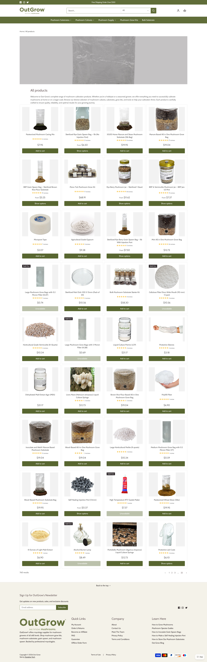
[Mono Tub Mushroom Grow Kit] (82, 172)
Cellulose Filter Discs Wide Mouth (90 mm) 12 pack (167, 293)
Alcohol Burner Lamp (82, 550)
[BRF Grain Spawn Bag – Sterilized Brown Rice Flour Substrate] (40, 172)
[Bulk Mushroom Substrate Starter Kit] (125, 277)
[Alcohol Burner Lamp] (82, 534)
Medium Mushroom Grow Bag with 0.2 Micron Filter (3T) (167, 448)
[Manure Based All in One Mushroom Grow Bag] (167, 119)
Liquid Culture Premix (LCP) (124, 345)
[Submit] (153, 10)
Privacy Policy (117, 635)
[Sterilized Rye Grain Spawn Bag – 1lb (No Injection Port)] (82, 119)
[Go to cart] (184, 10)
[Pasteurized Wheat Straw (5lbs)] (167, 484)
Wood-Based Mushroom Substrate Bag (40, 500)
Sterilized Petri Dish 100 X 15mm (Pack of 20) (82, 293)
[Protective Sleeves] (167, 329)
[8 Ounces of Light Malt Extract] (40, 534)
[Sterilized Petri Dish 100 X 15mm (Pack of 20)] (82, 277)
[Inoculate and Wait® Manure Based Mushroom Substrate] (40, 432)
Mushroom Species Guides (162, 628)
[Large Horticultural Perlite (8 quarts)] (125, 432)
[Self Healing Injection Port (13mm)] (82, 484)
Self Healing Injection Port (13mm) (82, 500)
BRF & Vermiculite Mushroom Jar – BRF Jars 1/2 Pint (166, 188)
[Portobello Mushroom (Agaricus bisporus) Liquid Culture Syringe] (125, 534)
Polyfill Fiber (167, 395)
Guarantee (75, 639)
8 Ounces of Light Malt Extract (40, 550)
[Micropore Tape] (40, 224)
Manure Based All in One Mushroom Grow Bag (166, 135)
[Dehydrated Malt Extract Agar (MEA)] (40, 379)
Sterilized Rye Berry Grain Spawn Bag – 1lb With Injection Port (124, 240)
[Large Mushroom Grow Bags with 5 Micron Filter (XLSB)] (82, 329)
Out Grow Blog (158, 643)
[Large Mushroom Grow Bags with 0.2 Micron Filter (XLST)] (40, 277)
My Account (76, 624)
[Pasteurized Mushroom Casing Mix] (40, 119)
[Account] (179, 10)
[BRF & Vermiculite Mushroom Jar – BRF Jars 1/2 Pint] (167, 172)
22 (182, 573)
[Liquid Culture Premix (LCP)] (125, 329)
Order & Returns (77, 628)
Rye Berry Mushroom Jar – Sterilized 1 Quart (125, 187)
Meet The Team (118, 632)
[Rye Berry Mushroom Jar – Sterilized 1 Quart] (125, 172)
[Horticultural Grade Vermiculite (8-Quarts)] (40, 329)
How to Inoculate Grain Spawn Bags (166, 632)
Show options (82, 151)
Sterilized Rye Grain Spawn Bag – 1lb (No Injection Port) (82, 135)
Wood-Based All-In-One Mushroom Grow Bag (82, 448)
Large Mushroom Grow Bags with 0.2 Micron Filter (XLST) (40, 293)
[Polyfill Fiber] (167, 379)
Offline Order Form (79, 643)
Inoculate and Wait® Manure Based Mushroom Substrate (40, 448)
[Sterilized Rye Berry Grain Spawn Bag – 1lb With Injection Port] (125, 224)
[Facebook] (21, 2)
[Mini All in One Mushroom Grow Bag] (167, 224)
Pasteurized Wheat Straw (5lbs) (167, 500)
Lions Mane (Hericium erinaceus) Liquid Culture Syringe (82, 396)
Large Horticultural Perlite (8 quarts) (124, 447)
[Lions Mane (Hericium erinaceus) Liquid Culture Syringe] (82, 379)
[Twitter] (28, 2)
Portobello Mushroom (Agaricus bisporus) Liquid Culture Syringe (125, 551)
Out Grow (36, 655)
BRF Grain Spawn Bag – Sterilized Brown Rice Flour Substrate (40, 188)
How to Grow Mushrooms (162, 624)
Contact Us (116, 628)
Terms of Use (96, 655)
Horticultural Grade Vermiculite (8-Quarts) (40, 345)
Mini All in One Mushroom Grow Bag (167, 239)
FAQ (73, 635)
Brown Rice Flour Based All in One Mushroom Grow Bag (125, 396)
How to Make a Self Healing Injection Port (168, 635)
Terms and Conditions (120, 639)
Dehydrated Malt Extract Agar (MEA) (40, 395)
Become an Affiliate (79, 632)
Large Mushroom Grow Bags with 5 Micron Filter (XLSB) (82, 346)
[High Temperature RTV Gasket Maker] (125, 484)
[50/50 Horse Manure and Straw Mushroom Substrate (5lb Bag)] (125, 119)
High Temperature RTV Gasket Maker (125, 500)
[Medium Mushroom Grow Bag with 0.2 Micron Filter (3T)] (167, 432)
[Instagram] (24, 2)
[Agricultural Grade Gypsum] (82, 224)
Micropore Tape (40, 239)
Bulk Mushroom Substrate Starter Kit (125, 292)
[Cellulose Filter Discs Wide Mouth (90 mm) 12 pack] (167, 277)
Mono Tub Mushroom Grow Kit (82, 187)
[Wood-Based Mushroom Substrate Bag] (40, 484)
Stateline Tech (30, 657)
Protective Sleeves (166, 345)
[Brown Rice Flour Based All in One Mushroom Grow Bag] (125, 379)
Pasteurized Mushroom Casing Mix (40, 134)
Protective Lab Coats (166, 550)
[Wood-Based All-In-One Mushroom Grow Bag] (82, 432)
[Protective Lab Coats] (167, 534)
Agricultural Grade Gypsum (82, 239)
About (114, 624)
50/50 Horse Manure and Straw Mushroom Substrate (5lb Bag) (124, 135)
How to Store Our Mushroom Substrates (168, 639)
